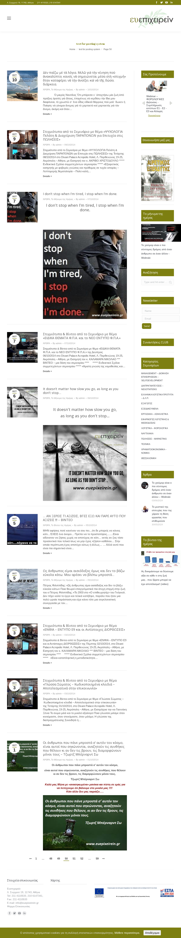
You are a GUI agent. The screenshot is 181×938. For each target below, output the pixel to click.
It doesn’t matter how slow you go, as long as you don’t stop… (80, 391)
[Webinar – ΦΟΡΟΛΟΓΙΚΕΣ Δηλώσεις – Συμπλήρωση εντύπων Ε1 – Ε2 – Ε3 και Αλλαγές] (156, 90)
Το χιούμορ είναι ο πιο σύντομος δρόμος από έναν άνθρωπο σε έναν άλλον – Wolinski (162, 489)
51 (74, 858)
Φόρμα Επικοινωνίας (18, 906)
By (80, 89)
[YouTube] (166, 2)
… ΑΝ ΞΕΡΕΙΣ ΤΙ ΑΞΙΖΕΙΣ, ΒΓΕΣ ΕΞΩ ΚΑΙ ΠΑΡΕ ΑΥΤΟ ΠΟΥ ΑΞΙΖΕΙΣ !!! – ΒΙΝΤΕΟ (84, 518)
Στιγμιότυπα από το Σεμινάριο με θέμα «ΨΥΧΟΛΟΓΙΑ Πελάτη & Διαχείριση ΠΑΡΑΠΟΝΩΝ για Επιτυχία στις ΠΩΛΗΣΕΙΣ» (83, 135)
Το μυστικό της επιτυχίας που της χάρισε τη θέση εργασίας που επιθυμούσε (162, 513)
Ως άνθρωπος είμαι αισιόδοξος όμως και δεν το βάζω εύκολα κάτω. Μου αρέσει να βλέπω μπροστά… (84, 573)
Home (72, 49)
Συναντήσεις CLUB (155, 342)
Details (46, 114)
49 (58, 858)
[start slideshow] (155, 197)
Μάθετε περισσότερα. (127, 932)
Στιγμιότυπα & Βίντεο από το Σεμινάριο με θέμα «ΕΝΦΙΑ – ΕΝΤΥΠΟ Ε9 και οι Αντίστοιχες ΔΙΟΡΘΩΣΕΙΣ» (84, 627)
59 (97, 858)
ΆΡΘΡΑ (46, 89)
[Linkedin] (171, 2)
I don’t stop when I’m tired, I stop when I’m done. (80, 194)
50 (66, 858)
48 (50, 858)
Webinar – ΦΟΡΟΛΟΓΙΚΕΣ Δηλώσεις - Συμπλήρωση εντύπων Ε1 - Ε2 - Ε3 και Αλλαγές (156, 104)
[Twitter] (161, 2)
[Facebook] (156, 2)
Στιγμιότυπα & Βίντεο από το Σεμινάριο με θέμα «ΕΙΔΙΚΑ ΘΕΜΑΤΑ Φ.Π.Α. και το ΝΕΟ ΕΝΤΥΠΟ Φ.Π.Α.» (82, 336)
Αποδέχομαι (152, 932)
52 (81, 858)
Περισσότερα (154, 115)
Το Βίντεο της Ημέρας (61, 525)
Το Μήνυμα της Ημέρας (62, 89)
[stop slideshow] (160, 197)
